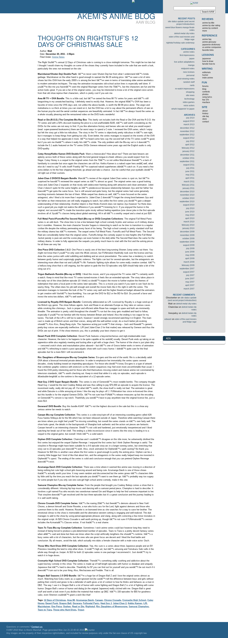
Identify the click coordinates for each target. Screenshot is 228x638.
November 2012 (187, 131)
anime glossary (209, 42)
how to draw (207, 61)
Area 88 (71, 600)
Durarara (77, 603)
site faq (205, 116)
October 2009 (188, 238)
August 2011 (188, 165)
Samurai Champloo (139, 606)
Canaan (99, 600)
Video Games (188, 102)
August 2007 (188, 272)
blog (204, 89)
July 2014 (190, 118)
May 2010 (189, 215)
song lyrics (207, 97)
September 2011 (187, 161)
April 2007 (189, 285)
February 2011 (188, 185)
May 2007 (189, 282)
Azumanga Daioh (85, 600)
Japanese (206, 59)
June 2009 (189, 252)
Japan (191, 59)
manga (191, 65)
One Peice (56, 606)
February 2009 (188, 265)
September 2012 (187, 135)
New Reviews (188, 72)
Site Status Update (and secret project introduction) (181, 22)
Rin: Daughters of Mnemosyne (111, 606)
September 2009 (187, 242)
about (204, 111)
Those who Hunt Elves (64, 610)
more (204, 31)
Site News (190, 95)
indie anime (207, 78)
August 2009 (188, 245)
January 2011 (188, 188)
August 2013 (188, 121)
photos (205, 94)
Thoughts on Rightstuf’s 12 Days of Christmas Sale (88, 41)
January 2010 (188, 228)
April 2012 (189, 145)
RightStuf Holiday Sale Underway (180, 43)
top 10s (205, 100)
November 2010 (187, 195)
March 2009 (189, 262)
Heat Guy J (106, 603)
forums (205, 86)
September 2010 (187, 202)
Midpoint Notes (187, 69)
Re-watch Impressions (184, 89)
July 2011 (190, 168)
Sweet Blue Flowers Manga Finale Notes (179, 28)
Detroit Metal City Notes (184, 33)
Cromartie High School (134, 600)
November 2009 (187, 235)
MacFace (206, 102)
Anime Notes (58, 57)
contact (205, 122)
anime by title (208, 23)
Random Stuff (188, 82)
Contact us (36, 627)
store (204, 119)
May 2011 (190, 175)
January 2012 (188, 151)
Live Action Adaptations (184, 62)
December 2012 (187, 128)
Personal (190, 75)
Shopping (190, 92)
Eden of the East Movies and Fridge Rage (181, 38)
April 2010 (189, 218)
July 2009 (190, 248)
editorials (206, 72)
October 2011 (188, 158)
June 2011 (189, 171)
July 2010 (190, 208)
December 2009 (187, 232)
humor (205, 75)
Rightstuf (90, 606)
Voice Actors (189, 105)
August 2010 (188, 205)
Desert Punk (51, 603)
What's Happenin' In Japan (182, 109)
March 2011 (189, 182)
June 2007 (189, 279)
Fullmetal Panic (91, 603)
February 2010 (188, 225)
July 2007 (190, 275)
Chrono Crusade (112, 600)
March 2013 (189, 124)
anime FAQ (206, 39)
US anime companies (211, 47)
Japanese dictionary (211, 45)
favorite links (208, 50)
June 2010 (189, 212)
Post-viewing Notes (185, 79)
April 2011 (189, 178)
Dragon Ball (65, 603)
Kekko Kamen (135, 603)
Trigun (81, 610)
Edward (167, 319)
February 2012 (188, 148)
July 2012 (190, 141)
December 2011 (187, 155)
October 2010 (188, 198)
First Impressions (187, 55)
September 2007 (187, 269)
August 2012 (188, 138)
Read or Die (78, 606)
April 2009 (189, 258)
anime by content (210, 28)
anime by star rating (211, 25)
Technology (189, 99)
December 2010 (187, 192)
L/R (145, 603)
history (205, 113)
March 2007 (189, 289)
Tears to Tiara (45, 610)
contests (206, 92)
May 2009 (189, 255)
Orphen (67, 606)
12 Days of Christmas (55, 600)
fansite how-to (208, 64)
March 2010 (189, 222)
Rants (192, 85)
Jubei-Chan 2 (120, 603)
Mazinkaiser (44, 606)
